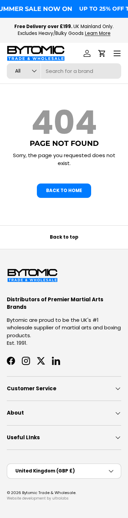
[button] (102, 53)
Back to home (64, 190)
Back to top (64, 237)
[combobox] (64, 71)
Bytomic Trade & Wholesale (48, 492)
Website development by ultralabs (38, 498)
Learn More (98, 33)
